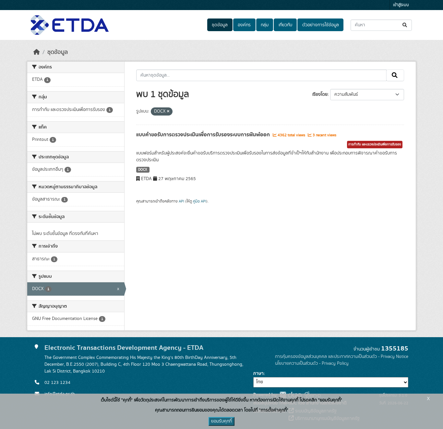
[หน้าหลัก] (36, 52)
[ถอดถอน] (168, 111)
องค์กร (244, 25)
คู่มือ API (199, 201)
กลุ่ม (265, 25)
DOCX (142, 169)
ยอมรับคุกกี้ (221, 421)
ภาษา (258, 373)
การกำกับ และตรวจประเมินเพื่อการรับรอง (374, 144)
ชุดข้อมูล (220, 25)
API (181, 201)
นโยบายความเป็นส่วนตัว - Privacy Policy (312, 363)
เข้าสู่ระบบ (401, 5)
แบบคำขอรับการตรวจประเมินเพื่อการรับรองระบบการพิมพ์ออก (203, 134)
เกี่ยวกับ (285, 25)
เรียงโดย (320, 94)
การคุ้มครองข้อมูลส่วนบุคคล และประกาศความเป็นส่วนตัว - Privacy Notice (341, 356)
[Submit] (405, 25)
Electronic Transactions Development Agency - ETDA (123, 347)
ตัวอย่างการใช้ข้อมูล (320, 25)
